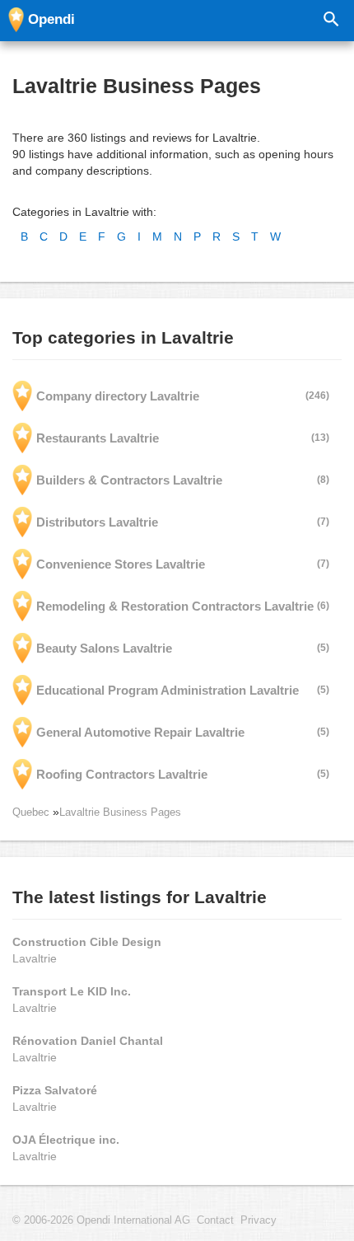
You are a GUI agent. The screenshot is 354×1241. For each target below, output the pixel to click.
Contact (215, 1220)
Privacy (258, 1220)
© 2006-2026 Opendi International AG (101, 1220)
